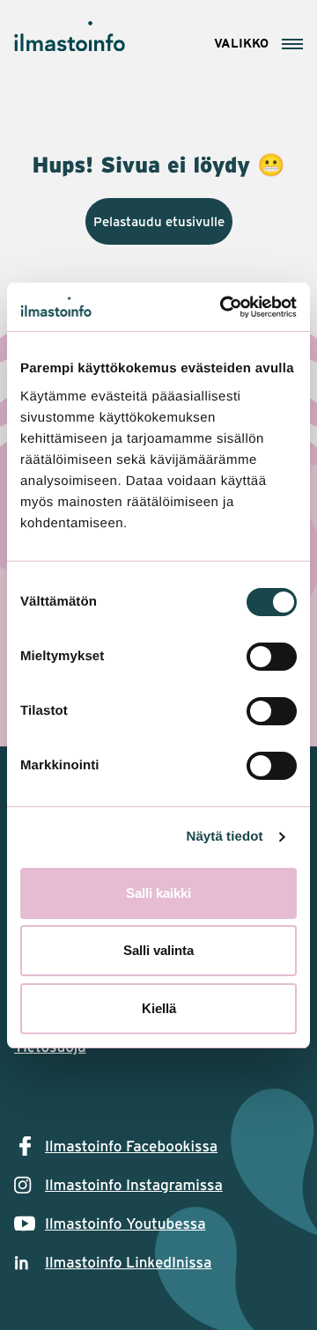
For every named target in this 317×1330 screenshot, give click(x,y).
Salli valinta (158, 950)
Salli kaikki (158, 892)
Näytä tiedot (225, 836)
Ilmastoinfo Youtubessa (125, 1223)
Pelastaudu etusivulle (159, 221)
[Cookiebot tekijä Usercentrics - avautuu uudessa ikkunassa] (224, 307)
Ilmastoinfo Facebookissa (131, 1146)
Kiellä (159, 1008)
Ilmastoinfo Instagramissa (134, 1184)
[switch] (272, 657)
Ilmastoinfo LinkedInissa (128, 1262)
